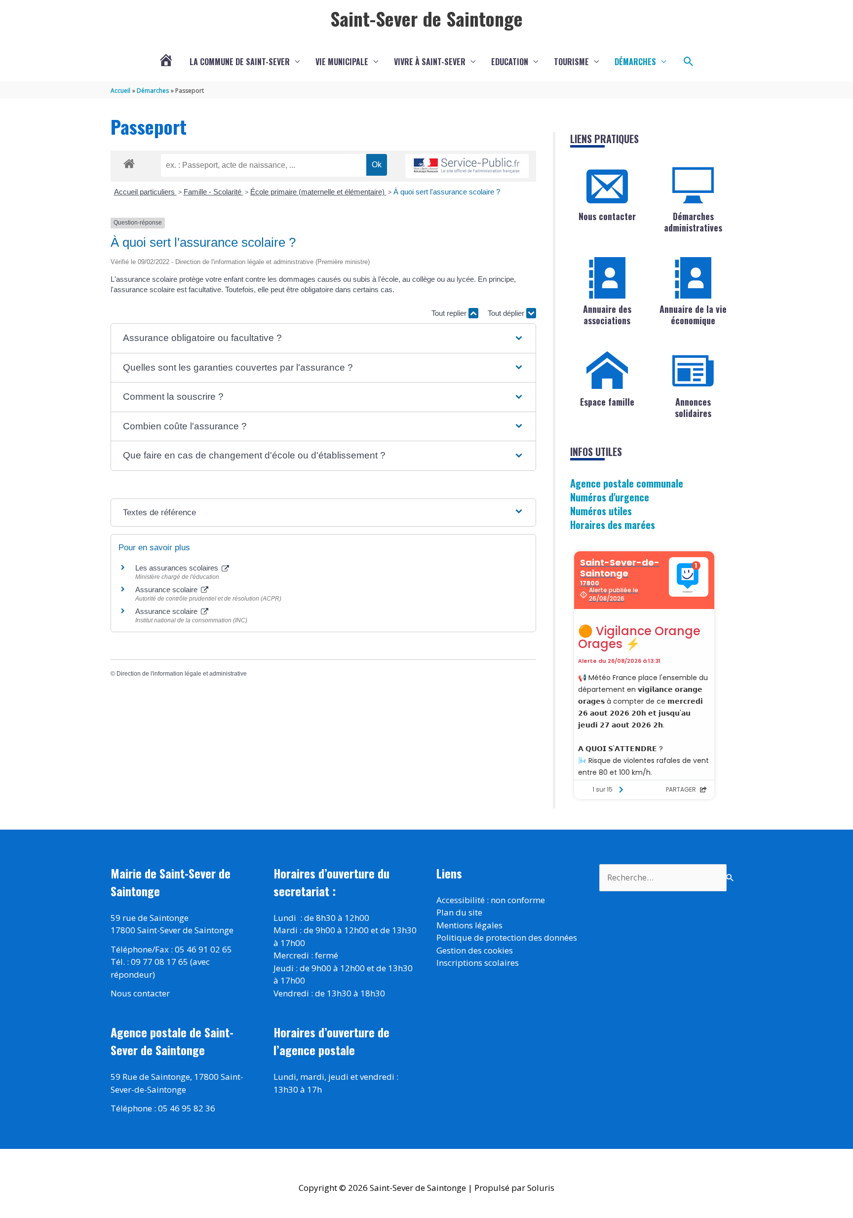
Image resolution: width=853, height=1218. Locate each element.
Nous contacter (607, 216)
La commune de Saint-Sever (240, 62)
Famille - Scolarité (213, 192)
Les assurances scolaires (177, 568)
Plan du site (459, 912)
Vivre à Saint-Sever (429, 62)
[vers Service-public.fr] (467, 166)
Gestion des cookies (474, 950)
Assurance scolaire (167, 589)
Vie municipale (341, 62)
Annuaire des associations (607, 315)
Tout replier (449, 313)
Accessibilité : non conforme (490, 900)
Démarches (635, 62)
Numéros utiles (601, 510)
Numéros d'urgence (609, 497)
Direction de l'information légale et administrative (181, 673)
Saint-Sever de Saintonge (426, 18)
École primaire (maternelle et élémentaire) (318, 192)
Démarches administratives (693, 222)
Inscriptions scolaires (477, 962)
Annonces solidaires (693, 407)
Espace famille (607, 401)
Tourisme (571, 62)
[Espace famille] (607, 370)
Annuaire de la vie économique (693, 315)
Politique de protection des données (506, 937)
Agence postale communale (626, 483)
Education (509, 62)
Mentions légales (469, 925)
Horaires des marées (612, 524)
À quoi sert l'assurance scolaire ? (446, 192)
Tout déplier (507, 313)
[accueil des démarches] (129, 162)
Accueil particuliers (145, 192)
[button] (688, 61)
